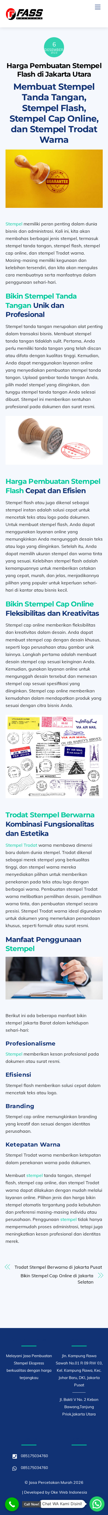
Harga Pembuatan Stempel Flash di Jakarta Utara (54, 69)
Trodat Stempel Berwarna (50, 815)
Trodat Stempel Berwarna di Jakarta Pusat (58, 1267)
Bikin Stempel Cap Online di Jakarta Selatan (57, 1279)
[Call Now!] (12, 1504)
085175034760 (34, 1455)
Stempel (14, 223)
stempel (34, 1175)
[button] (96, 1503)
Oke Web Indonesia (69, 1492)
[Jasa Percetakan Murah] (24, 18)
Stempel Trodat (21, 845)
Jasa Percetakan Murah (50, 1482)
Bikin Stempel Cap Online (50, 604)
